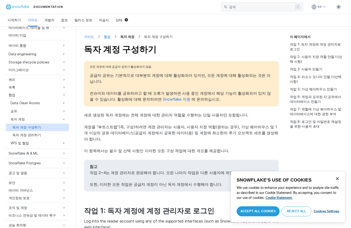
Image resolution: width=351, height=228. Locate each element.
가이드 (33, 20)
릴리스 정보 (83, 20)
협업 (107, 37)
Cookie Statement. (279, 198)
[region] (288, 196)
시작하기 (14, 20)
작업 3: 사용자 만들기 (306, 69)
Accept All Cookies (258, 211)
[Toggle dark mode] (338, 7)
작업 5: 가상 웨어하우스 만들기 (313, 89)
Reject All (296, 211)
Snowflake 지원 (176, 99)
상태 (119, 20)
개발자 (49, 20)
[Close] (337, 178)
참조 (64, 20)
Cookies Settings (326, 211)
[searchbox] (261, 7)
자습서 (104, 20)
